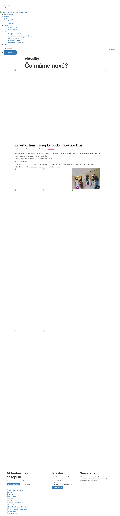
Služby (6, 25)
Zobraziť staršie (26, 484)
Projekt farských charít (14, 33)
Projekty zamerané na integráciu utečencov (20, 37)
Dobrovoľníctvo (12, 22)
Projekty (6, 31)
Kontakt (6, 44)
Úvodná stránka (8, 14)
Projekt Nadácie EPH (14, 40)
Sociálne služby (12, 29)
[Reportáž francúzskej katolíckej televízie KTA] (60, 103)
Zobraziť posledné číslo (13, 484)
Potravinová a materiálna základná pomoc (20, 35)
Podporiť (10, 52)
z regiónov (51, 149)
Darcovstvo (11, 24)
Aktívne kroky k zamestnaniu (16, 42)
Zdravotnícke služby (13, 27)
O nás (5, 18)
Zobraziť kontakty (57, 487)
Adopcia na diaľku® (13, 39)
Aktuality (6, 16)
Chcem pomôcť (8, 20)
